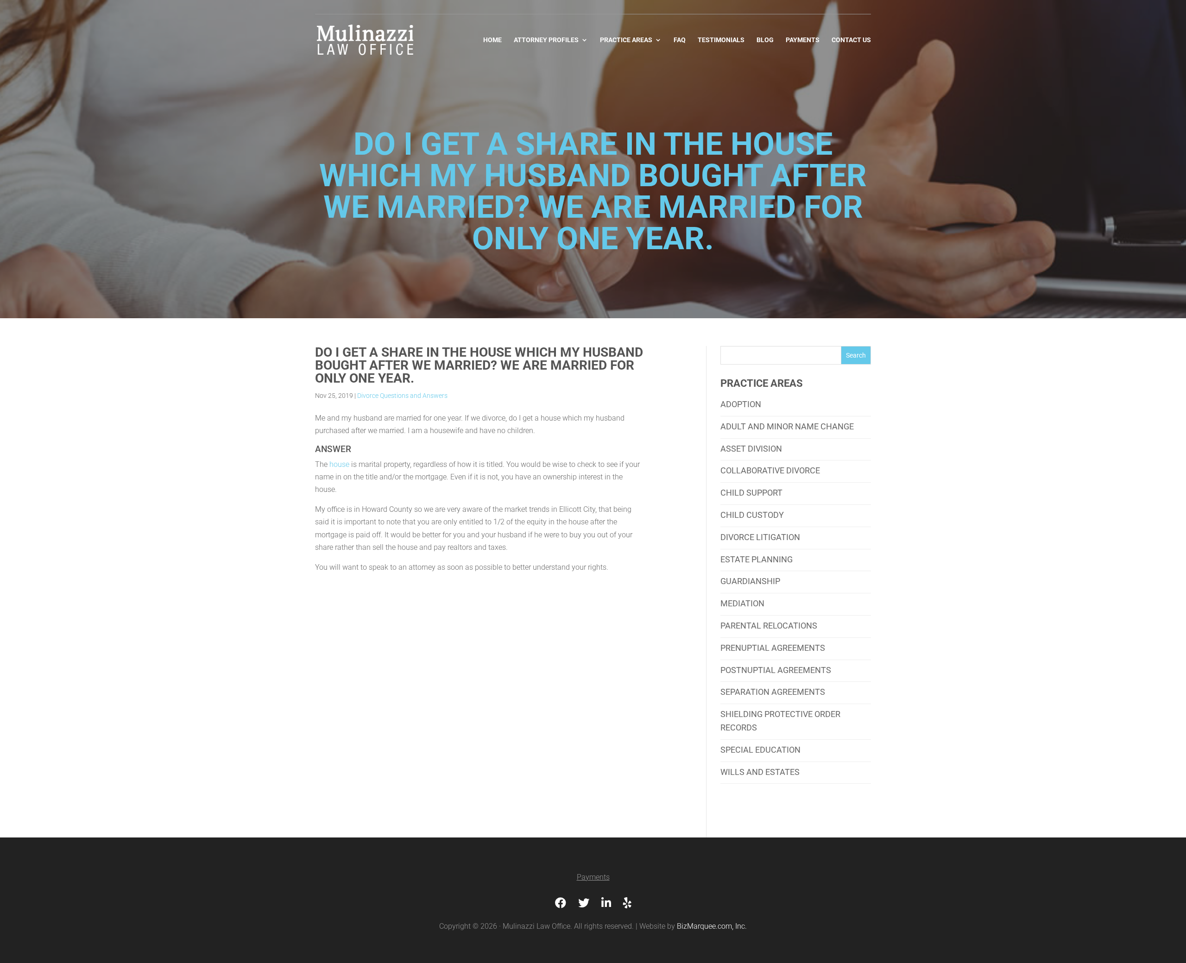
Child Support (751, 492)
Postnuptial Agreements (775, 670)
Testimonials (721, 40)
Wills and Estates (760, 772)
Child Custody (752, 515)
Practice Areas (626, 40)
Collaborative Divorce (770, 470)
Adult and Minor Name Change (787, 426)
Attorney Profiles (546, 40)
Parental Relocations (768, 625)
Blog (765, 40)
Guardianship (750, 581)
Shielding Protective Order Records (780, 720)
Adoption (740, 404)
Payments (803, 40)
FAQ (680, 40)
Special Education (760, 750)
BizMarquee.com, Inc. (712, 926)
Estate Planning (756, 559)
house (339, 464)
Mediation (742, 603)
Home (492, 40)
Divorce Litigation (760, 537)
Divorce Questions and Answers (402, 395)
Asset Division (751, 448)
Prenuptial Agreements (772, 648)
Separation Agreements (772, 692)
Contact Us (851, 40)
